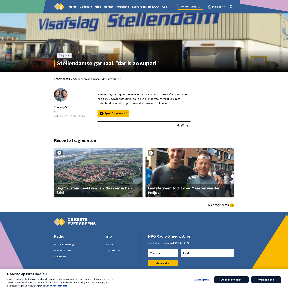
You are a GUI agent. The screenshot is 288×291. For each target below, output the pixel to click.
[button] (231, 7)
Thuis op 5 (60, 107)
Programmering (64, 244)
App (164, 7)
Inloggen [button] (217, 7)
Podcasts (122, 7)
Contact (110, 244)
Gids (98, 7)
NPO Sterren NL (188, 7)
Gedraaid (86, 7)
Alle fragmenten (218, 205)
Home (73, 7)
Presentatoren (63, 250)
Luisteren (60, 256)
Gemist (108, 7)
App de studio (113, 250)
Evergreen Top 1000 (145, 7)
